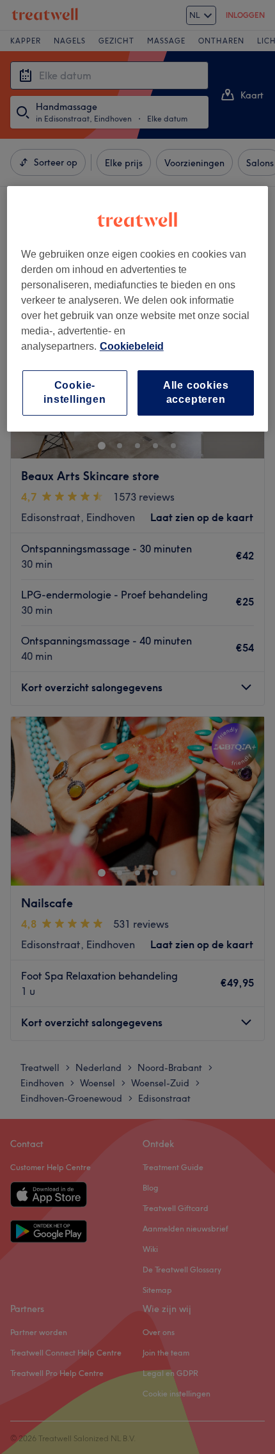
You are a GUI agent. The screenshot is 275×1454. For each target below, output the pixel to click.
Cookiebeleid (132, 346)
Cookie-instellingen (74, 392)
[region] (138, 309)
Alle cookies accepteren (196, 392)
